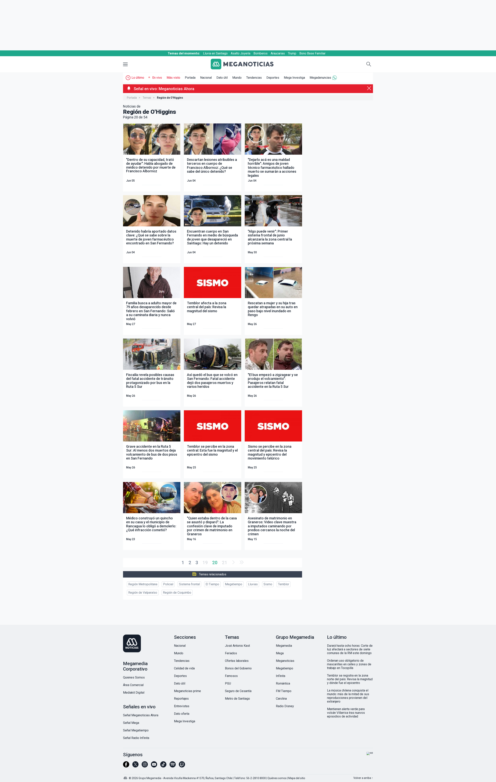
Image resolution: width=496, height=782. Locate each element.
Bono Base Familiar (312, 53)
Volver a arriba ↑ (363, 777)
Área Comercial (133, 685)
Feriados (231, 653)
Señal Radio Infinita (136, 738)
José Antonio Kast (237, 645)
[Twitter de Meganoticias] (135, 766)
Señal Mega (131, 723)
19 (205, 562)
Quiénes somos (277, 778)
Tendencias (254, 77)
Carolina (281, 698)
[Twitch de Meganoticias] (182, 766)
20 (215, 562)
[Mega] (125, 776)
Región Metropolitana (142, 584)
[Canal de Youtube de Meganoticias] (154, 766)
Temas (147, 97)
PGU (228, 683)
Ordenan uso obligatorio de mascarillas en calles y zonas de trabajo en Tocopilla (349, 664)
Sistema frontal (189, 584)
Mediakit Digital (133, 692)
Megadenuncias (320, 77)
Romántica (283, 683)
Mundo (237, 77)
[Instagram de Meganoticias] (145, 766)
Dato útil (222, 77)
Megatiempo (233, 584)
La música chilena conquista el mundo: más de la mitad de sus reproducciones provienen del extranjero (348, 696)
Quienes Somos (134, 677)
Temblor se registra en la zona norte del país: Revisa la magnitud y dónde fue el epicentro (350, 679)
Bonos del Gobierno (238, 668)
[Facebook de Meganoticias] (126, 766)
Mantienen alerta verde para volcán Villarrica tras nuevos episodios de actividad (346, 712)
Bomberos (260, 53)
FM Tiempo (283, 691)
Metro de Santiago (237, 698)
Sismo (268, 584)
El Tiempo (212, 584)
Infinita (280, 676)
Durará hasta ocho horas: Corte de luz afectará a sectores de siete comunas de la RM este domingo (350, 649)
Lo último (138, 77)
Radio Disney (285, 706)
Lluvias (253, 584)
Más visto (173, 77)
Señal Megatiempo (136, 730)
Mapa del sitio (296, 778)
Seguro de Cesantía (238, 691)
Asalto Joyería (240, 53)
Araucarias (278, 53)
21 (224, 562)
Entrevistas (181, 706)
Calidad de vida (184, 668)
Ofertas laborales (237, 661)
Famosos (231, 676)
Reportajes (181, 698)
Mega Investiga (294, 77)
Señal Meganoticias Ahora (140, 715)
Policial (168, 584)
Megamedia (284, 645)
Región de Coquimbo (177, 592)
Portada (190, 77)
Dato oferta (181, 714)
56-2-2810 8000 (256, 778)
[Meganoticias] (245, 64)
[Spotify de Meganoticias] (173, 766)
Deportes (272, 77)
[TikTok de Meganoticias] (163, 766)
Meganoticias (285, 661)
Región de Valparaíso (142, 592)
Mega (280, 653)
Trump (292, 53)
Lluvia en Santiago (215, 53)
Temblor (283, 584)
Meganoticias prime (187, 691)
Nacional (206, 77)
